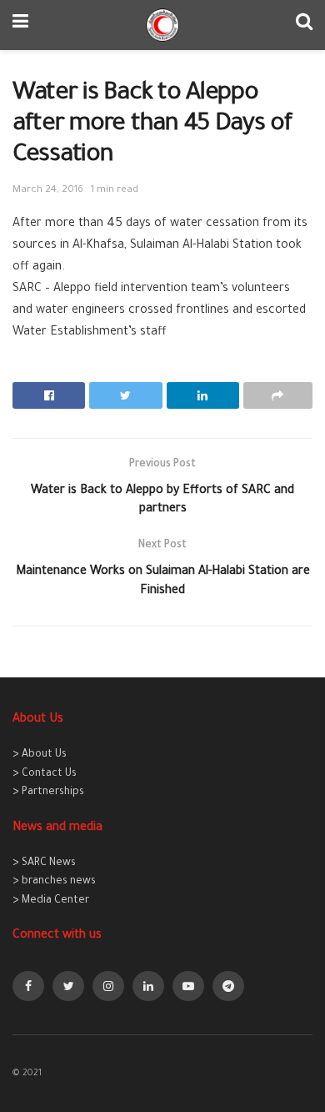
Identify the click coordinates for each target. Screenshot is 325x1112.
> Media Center (50, 901)
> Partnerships (48, 792)
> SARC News (44, 863)
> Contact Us (44, 774)
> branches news (54, 882)
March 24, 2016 (47, 190)
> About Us (39, 755)
